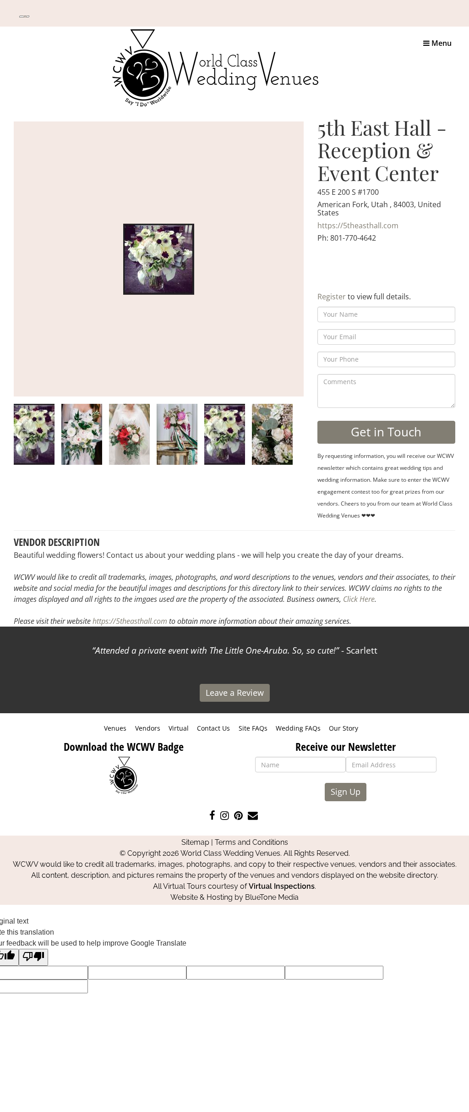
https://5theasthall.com (357, 225)
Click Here (359, 599)
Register (331, 297)
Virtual (179, 728)
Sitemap (195, 842)
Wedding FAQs (298, 728)
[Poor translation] (33, 957)
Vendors (147, 728)
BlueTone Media (272, 897)
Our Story (343, 728)
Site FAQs (253, 728)
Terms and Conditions (251, 842)
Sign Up (345, 791)
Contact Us (213, 728)
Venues (115, 728)
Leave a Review (235, 692)
